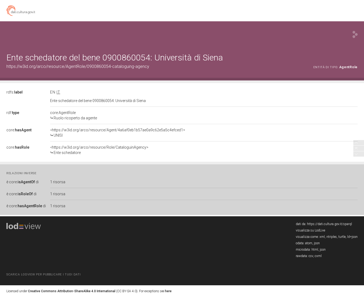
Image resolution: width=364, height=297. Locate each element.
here (168, 291)
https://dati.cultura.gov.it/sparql (329, 224)
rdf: (12, 113)
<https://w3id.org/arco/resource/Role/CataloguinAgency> (99, 150)
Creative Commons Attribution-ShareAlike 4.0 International (71, 291)
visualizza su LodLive (310, 230)
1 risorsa (57, 182)
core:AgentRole (73, 115)
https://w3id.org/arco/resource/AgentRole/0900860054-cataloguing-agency (77, 66)
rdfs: (14, 92)
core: (18, 130)
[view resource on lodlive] (355, 34)
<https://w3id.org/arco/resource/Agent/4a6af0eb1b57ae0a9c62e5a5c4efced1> (117, 132)
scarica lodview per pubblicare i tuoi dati (43, 274)
